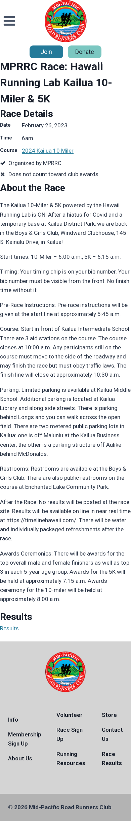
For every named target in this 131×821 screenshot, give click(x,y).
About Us (20, 758)
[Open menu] (9, 21)
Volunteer (69, 715)
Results (9, 628)
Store (109, 715)
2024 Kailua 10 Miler (48, 150)
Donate (84, 51)
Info (13, 719)
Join (46, 51)
